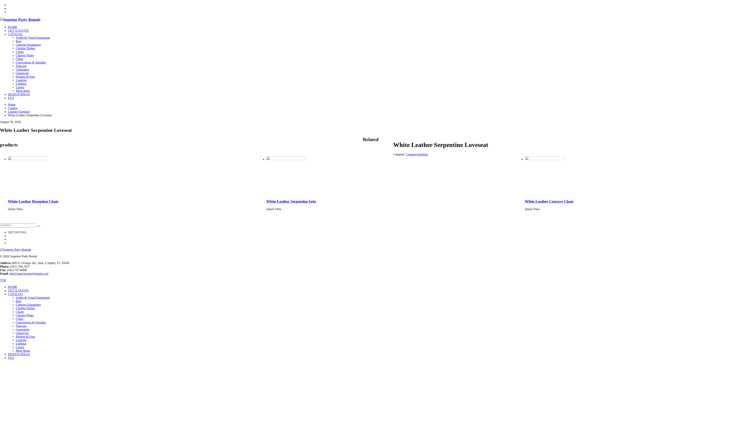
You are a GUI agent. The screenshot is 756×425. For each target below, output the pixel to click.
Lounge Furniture (417, 154)
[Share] (743, 4)
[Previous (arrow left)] (7, 212)
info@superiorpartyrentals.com (28, 273)
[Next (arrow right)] (749, 212)
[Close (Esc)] (751, 4)
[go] (38, 226)
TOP (3, 280)
